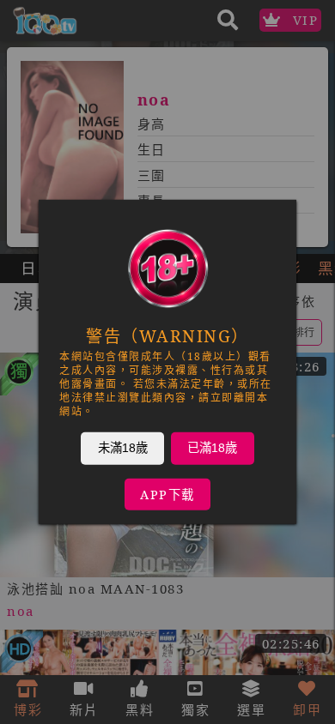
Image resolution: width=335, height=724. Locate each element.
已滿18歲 (212, 448)
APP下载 (167, 494)
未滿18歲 (123, 448)
